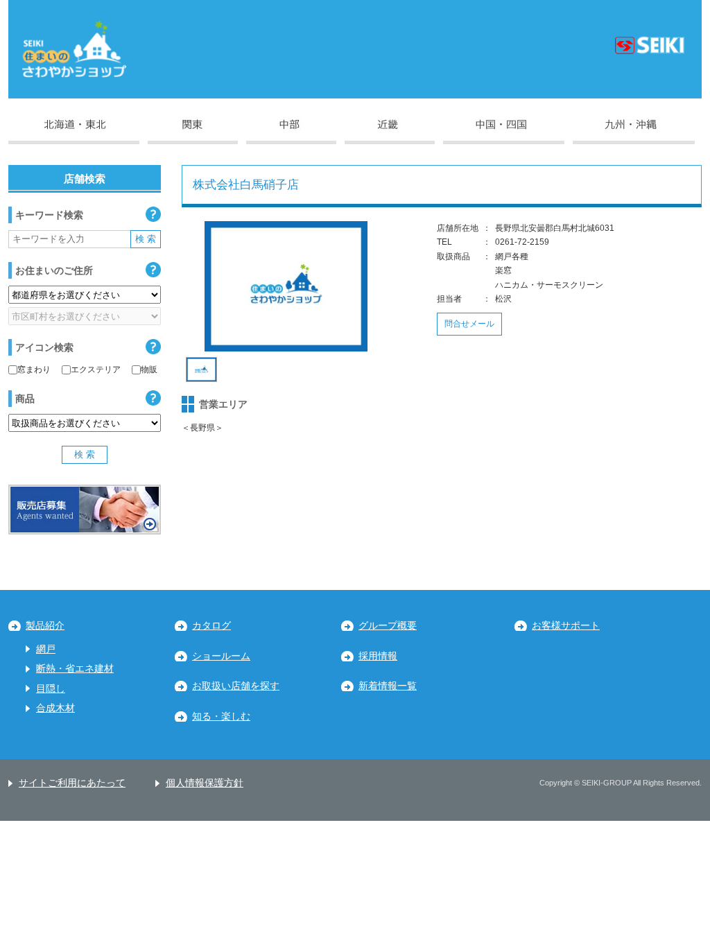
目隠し (50, 689)
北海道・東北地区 (73, 131)
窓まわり (34, 369)
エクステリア (96, 369)
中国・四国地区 (503, 131)
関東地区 (193, 131)
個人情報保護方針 (204, 783)
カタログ (211, 625)
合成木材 (55, 708)
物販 (149, 369)
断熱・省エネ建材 (75, 668)
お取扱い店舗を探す (235, 686)
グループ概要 (387, 625)
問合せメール (469, 324)
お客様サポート (566, 625)
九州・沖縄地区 (634, 131)
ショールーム (221, 656)
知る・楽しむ (221, 716)
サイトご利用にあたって (72, 783)
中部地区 (291, 131)
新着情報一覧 (387, 686)
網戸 (45, 649)
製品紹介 (45, 625)
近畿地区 (390, 131)
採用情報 (377, 656)
